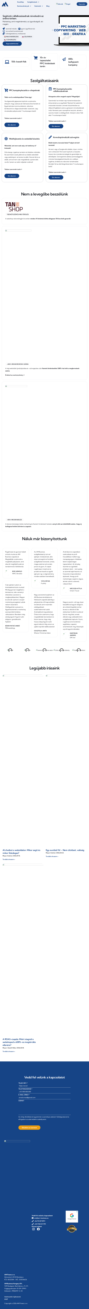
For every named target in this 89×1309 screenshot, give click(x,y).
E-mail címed (23, 1095)
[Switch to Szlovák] (59, 4)
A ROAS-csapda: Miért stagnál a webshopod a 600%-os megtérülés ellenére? (19, 1042)
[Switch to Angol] (67, 4)
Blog (47, 6)
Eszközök (38, 6)
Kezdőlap (20, 2)
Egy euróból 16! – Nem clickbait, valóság (65, 850)
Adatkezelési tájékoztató (12, 1297)
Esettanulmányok (23, 6)
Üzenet (21, 1101)
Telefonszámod (25, 1089)
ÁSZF (6, 1299)
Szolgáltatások (32, 2)
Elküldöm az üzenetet (29, 1128)
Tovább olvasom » (9, 859)
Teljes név (23, 1083)
